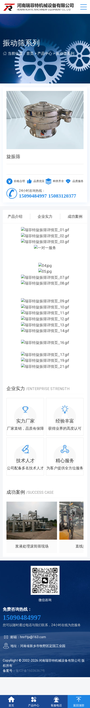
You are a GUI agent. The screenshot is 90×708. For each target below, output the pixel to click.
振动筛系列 (65, 53)
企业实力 (45, 216)
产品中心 (44, 53)
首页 (30, 53)
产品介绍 (15, 216)
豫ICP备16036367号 (30, 671)
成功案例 (75, 216)
